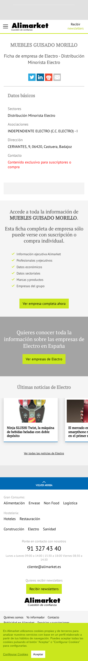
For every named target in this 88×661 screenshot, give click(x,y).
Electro (33, 529)
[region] (44, 642)
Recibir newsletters (44, 589)
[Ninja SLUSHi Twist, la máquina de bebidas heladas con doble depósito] (31, 420)
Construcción (14, 529)
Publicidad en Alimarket (19, 623)
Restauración (30, 518)
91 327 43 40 (44, 548)
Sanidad (49, 529)
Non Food (51, 503)
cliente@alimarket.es (44, 566)
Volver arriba (44, 485)
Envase (34, 503)
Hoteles (10, 518)
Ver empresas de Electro (44, 359)
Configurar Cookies (15, 654)
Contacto (53, 617)
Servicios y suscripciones (53, 623)
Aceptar (38, 654)
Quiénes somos (13, 617)
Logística (70, 503)
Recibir (76, 26)
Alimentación (14, 503)
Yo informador (35, 617)
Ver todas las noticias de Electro (44, 453)
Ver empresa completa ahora (44, 303)
